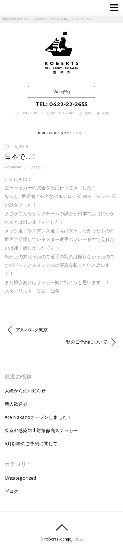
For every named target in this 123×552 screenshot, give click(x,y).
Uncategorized (20, 478)
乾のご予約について (87, 342)
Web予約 (61, 91)
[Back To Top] (62, 527)
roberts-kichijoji (59, 539)
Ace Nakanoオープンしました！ (38, 417)
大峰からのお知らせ (25, 391)
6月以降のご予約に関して (31, 443)
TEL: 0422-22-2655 (61, 104)
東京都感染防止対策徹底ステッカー (41, 430)
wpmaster (13, 167)
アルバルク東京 (31, 329)
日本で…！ (21, 156)
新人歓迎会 (16, 404)
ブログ (35, 167)
